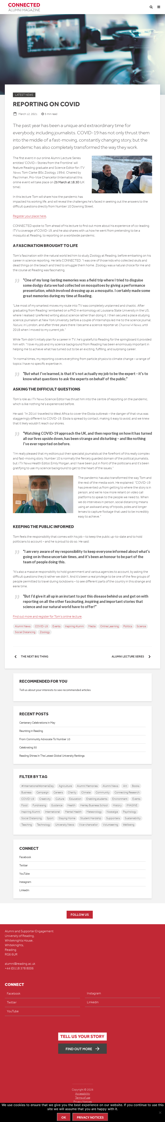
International (52, 812)
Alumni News (22, 626)
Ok (63, 1117)
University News (64, 824)
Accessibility (82, 1093)
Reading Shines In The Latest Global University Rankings (52, 755)
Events (56, 626)
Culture (60, 799)
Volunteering (110, 824)
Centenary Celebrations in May (37, 722)
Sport (50, 818)
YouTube (24, 873)
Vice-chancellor (88, 824)
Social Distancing (25, 632)
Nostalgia (112, 812)
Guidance (56, 805)
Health (71, 805)
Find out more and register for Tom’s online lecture (47, 616)
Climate (86, 792)
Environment (119, 799)
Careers (58, 792)
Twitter (23, 865)
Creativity (45, 799)
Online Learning (109, 626)
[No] (160, 1113)
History (117, 805)
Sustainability (132, 818)
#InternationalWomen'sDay (37, 786)
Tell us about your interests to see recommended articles (55, 690)
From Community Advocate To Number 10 (44, 739)
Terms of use (82, 1097)
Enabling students (96, 799)
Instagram (25, 882)
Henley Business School (94, 805)
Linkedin (24, 890)
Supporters (113, 818)
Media (92, 626)
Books (135, 786)
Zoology (45, 632)
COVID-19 (41, 626)
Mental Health (73, 812)
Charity (72, 792)
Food (24, 805)
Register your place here (29, 216)
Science (141, 626)
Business (26, 792)
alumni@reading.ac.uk (20, 964)
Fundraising (39, 805)
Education (75, 799)
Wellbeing (128, 824)
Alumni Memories (87, 786)
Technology (43, 824)
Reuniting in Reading (31, 731)
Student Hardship (90, 818)
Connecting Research (126, 792)
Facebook (25, 857)
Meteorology (94, 812)
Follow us (80, 915)
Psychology (129, 812)
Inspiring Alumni (74, 626)
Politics (127, 626)
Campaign (42, 792)
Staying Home (67, 818)
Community (102, 792)
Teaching (26, 824)
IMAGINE (132, 805)
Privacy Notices (82, 1101)
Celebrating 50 (28, 747)
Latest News (24, 95)
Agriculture (65, 786)
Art (125, 786)
